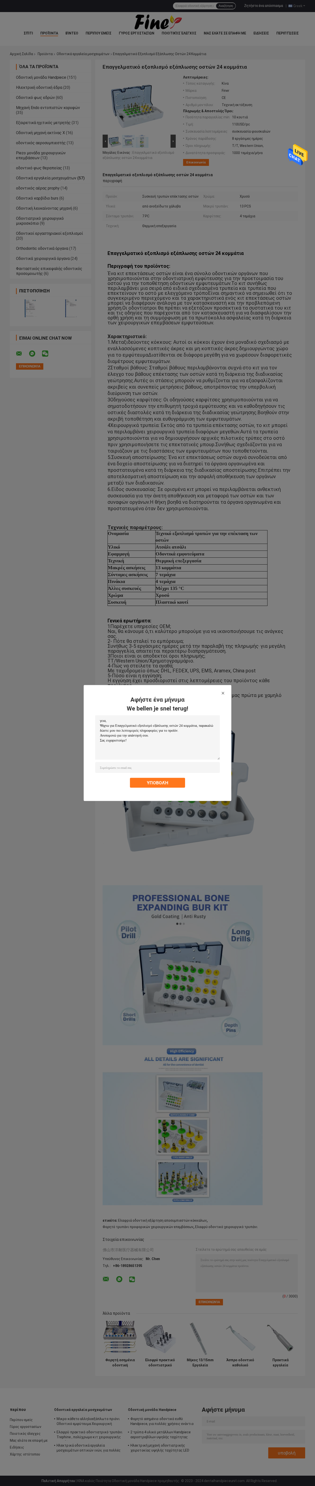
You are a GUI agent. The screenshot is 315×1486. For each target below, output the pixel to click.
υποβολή (157, 782)
